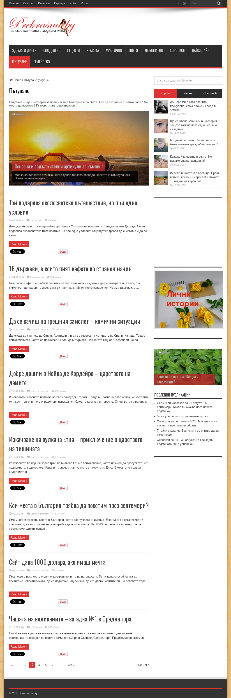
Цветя (133, 50)
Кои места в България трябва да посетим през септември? (79, 505)
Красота (93, 50)
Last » (71, 665)
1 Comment (36, 220)
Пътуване (19, 61)
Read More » (19, 244)
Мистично (114, 50)
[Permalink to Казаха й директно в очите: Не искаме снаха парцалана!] (161, 167)
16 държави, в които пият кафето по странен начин (70, 268)
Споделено (51, 50)
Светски (28, 3)
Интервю (44, 3)
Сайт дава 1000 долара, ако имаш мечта (57, 562)
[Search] (218, 3)
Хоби (73, 3)
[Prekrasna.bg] (43, 33)
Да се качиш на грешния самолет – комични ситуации (74, 321)
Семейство (41, 61)
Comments (210, 93)
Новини (14, 3)
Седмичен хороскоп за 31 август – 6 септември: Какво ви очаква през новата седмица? (185, 407)
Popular (166, 93)
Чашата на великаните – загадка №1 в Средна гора (70, 618)
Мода (84, 3)
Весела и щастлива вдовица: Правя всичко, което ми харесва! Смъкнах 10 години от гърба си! (194, 177)
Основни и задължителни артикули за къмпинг (59, 166)
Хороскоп (177, 50)
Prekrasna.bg (28, 693)
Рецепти (73, 50)
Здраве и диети (24, 50)
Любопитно (154, 50)
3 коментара (37, 277)
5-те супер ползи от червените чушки (182, 416)
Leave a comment (39, 329)
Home (17, 80)
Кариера (59, 3)
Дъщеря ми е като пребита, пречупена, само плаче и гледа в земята (193, 106)
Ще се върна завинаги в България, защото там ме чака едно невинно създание (194, 125)
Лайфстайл (201, 50)
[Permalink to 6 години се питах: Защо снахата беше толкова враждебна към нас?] (161, 150)
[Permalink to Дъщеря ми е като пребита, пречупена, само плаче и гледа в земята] (161, 112)
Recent (188, 93)
